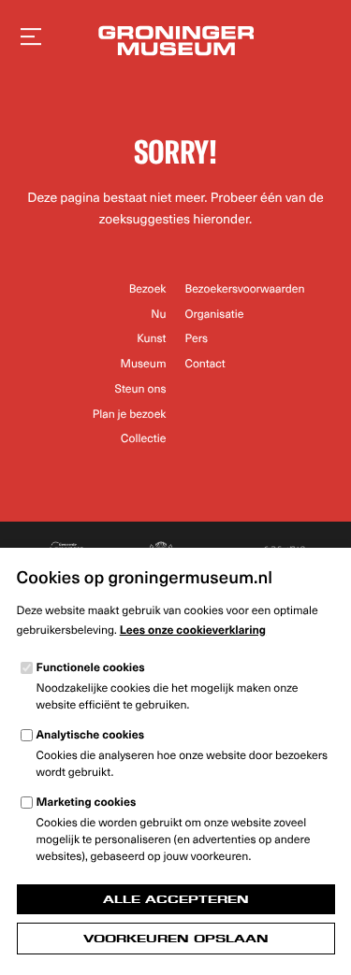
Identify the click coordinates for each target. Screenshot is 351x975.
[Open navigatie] (31, 37)
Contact (205, 363)
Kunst (151, 338)
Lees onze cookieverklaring (193, 630)
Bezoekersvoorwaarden (245, 288)
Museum (144, 363)
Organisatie (214, 314)
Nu (158, 314)
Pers (197, 338)
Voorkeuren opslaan (176, 938)
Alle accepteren (176, 899)
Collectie (143, 438)
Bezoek (148, 288)
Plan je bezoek (130, 414)
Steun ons (141, 388)
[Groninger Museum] (175, 43)
